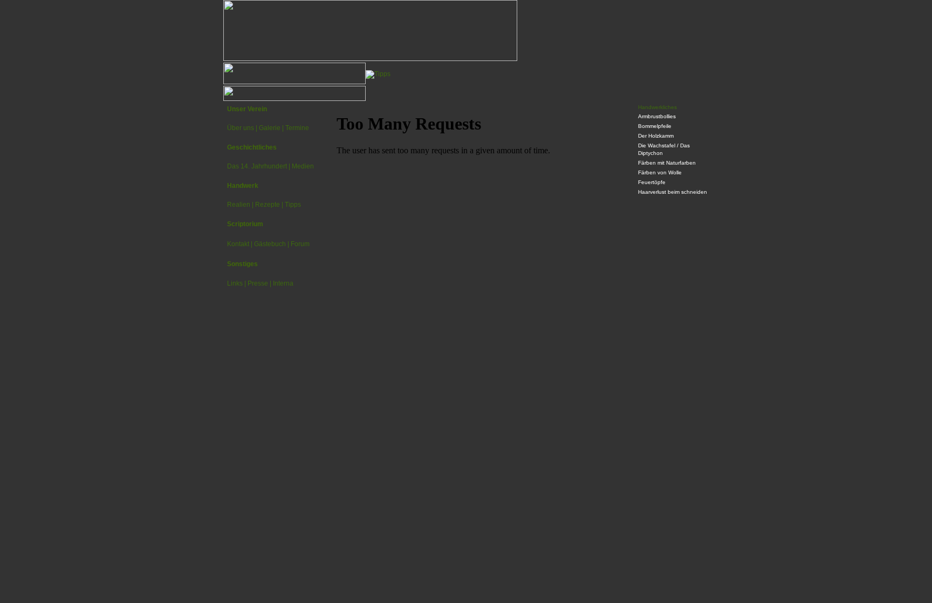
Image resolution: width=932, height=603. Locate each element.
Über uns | (242, 128)
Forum (300, 244)
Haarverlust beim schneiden (672, 192)
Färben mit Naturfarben (667, 163)
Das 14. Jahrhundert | (258, 166)
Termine (297, 128)
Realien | (240, 204)
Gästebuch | (271, 244)
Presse (258, 283)
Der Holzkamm (656, 136)
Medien (303, 166)
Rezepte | (269, 204)
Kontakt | (239, 244)
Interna (283, 283)
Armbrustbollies (657, 116)
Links (235, 283)
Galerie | (271, 128)
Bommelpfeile (654, 126)
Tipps (293, 204)
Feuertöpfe (652, 182)
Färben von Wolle (660, 172)
